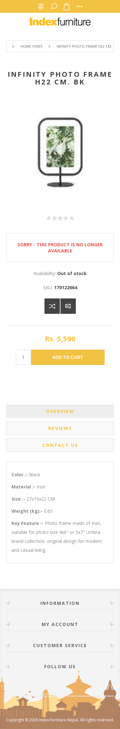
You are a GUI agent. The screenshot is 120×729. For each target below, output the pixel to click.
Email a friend (68, 306)
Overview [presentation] (60, 411)
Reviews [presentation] (60, 428)
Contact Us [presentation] (60, 445)
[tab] (60, 411)
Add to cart (67, 357)
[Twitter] (67, 684)
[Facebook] (52, 684)
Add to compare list (52, 306)
